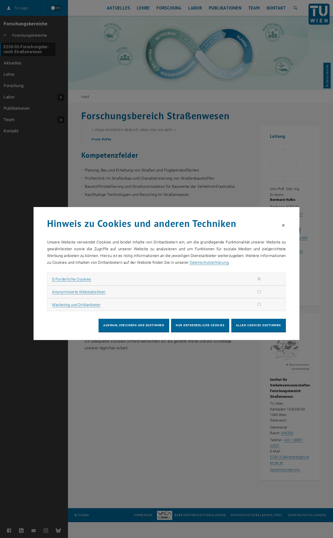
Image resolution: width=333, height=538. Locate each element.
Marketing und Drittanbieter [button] (76, 304)
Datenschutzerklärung (209, 262)
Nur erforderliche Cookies (200, 325)
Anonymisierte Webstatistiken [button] (78, 292)
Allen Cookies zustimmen (258, 325)
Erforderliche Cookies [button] (71, 279)
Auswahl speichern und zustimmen (133, 325)
